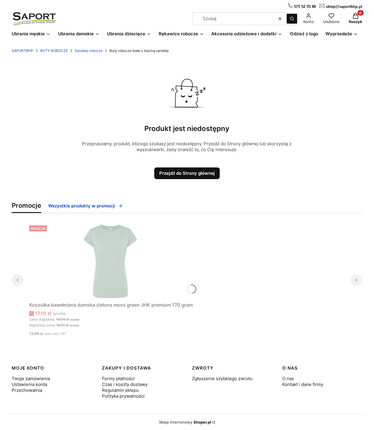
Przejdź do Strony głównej (187, 173)
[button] (292, 19)
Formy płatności (118, 378)
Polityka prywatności (123, 396)
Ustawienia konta (29, 384)
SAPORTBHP (22, 50)
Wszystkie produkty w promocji (81, 206)
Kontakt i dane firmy (302, 384)
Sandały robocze (89, 50)
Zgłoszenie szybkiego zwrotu (222, 378)
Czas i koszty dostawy (125, 384)
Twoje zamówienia (31, 378)
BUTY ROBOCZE (54, 50)
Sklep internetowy (185, 422)
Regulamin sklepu (120, 390)
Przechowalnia (27, 390)
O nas (288, 378)
